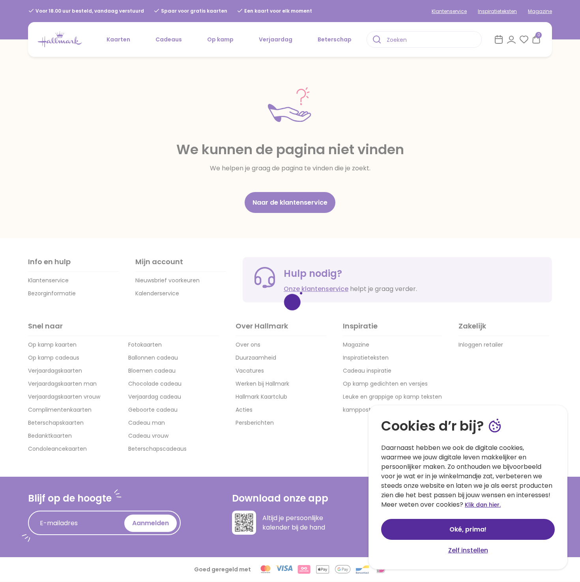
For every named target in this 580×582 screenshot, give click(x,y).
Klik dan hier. (483, 505)
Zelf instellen (468, 550)
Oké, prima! (467, 529)
